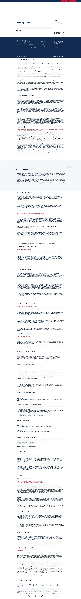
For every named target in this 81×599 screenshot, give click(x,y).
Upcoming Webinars (61, 23)
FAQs (29, 41)
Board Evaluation (44, 41)
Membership (31, 44)
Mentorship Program (44, 46)
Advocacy (42, 44)
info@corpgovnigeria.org (60, 47)
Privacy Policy (23, 56)
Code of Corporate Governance (34, 47)
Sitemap (27, 56)
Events (30, 46)
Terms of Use (18, 56)
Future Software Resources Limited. (59, 56)
